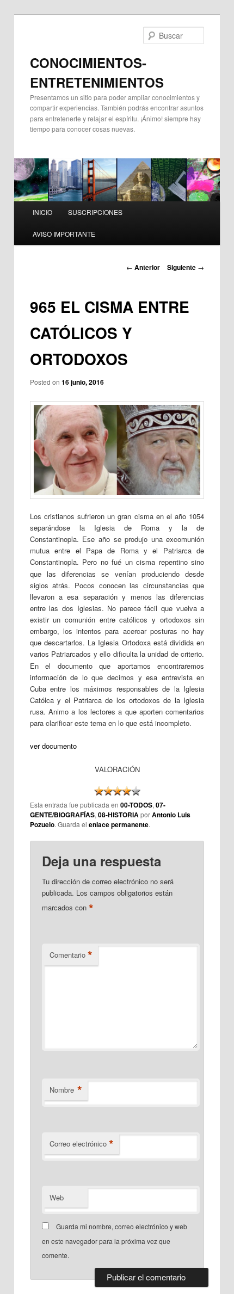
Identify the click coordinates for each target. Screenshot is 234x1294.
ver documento (53, 746)
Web (57, 1197)
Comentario (71, 955)
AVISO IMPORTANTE (64, 233)
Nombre (66, 1090)
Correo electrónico (82, 1144)
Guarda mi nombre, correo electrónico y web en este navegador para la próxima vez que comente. (114, 1241)
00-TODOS (136, 805)
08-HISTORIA (118, 814)
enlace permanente (119, 824)
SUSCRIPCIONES (95, 212)
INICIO (42, 212)
